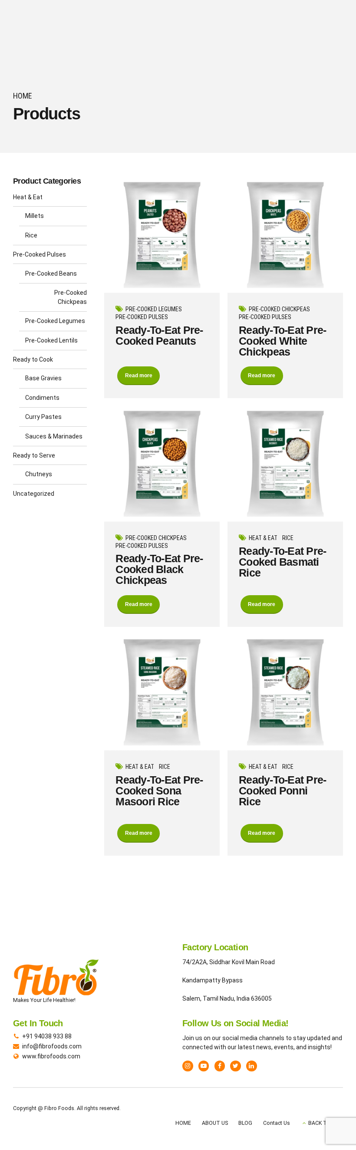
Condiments (42, 397)
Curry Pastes (43, 416)
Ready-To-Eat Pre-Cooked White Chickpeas (282, 341)
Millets (34, 215)
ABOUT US (215, 1123)
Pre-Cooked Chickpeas (279, 309)
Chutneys (38, 474)
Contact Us (276, 1123)
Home (22, 95)
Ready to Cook (33, 359)
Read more (138, 375)
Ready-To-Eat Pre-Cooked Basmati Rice (282, 562)
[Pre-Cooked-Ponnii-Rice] (285, 692)
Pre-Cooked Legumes (153, 309)
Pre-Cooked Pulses (141, 316)
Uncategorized (33, 493)
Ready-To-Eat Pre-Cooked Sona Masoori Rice (159, 790)
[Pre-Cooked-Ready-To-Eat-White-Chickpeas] (285, 235)
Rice (287, 537)
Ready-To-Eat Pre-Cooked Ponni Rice (282, 790)
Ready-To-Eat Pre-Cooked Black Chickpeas (159, 569)
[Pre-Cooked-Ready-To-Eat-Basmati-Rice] (285, 464)
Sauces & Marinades (53, 436)
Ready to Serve (34, 455)
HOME (183, 1123)
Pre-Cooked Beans (51, 273)
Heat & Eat (263, 537)
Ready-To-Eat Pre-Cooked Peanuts (159, 335)
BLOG (245, 1123)
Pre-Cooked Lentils (51, 340)
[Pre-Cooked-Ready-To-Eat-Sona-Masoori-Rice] (162, 692)
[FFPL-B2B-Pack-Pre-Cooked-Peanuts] (162, 235)
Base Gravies (43, 378)
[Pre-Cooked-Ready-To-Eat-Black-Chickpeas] (162, 464)
